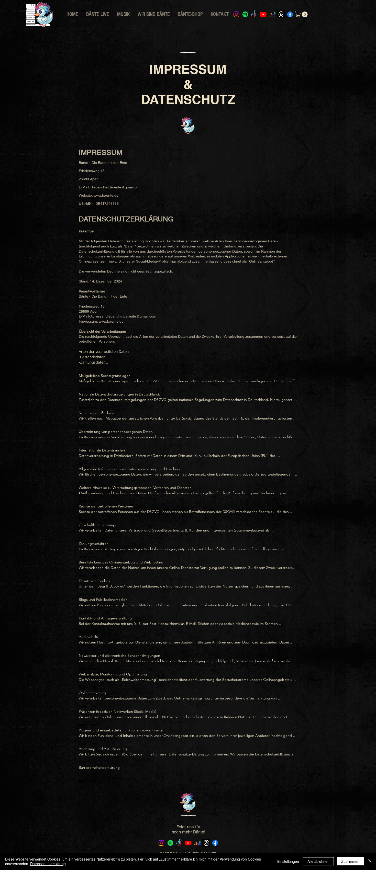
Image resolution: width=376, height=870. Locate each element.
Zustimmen (350, 861)
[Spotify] (245, 14)
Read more (87, 370)
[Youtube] (263, 14)
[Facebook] (290, 14)
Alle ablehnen (318, 861)
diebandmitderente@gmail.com (116, 187)
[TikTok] (254, 14)
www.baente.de (106, 195)
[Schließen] (370, 861)
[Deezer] (272, 14)
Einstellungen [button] (288, 861)
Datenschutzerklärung (48, 863)
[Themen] (281, 14)
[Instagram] (236, 14)
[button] (302, 14)
